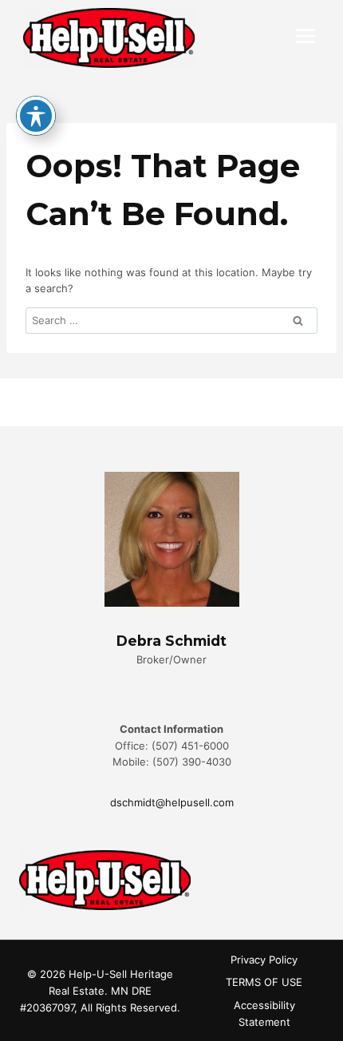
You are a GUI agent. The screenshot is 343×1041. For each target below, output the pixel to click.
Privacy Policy (264, 959)
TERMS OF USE (264, 982)
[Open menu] (305, 35)
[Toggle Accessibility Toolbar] (36, 116)
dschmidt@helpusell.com (172, 802)
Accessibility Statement (264, 1013)
